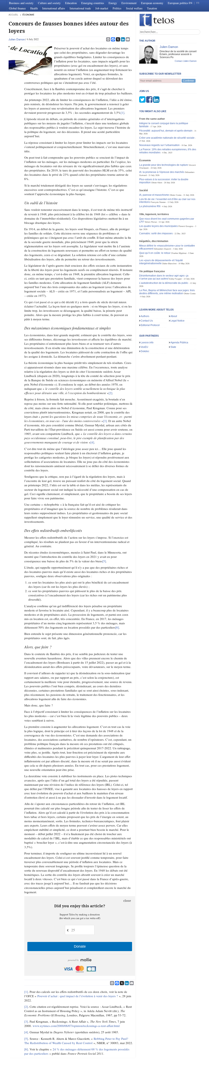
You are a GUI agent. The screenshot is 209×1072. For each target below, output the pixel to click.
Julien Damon (17, 39)
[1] (122, 113)
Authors (145, 316)
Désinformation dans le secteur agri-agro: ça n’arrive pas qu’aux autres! (163, 277)
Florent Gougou (185, 226)
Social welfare (134, 8)
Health (34, 8)
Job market (101, 8)
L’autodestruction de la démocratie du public (163, 283)
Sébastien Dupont (162, 249)
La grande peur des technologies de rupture (163, 165)
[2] (110, 393)
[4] (92, 442)
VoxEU (144, 347)
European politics (178, 3)
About (173, 316)
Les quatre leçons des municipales (158, 226)
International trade (80, 8)
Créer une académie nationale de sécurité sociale (167, 137)
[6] (117, 627)
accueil (13, 14)
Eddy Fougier (175, 279)
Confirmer (188, 80)
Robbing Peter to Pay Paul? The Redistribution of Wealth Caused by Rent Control (76, 1041)
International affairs (53, 8)
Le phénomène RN (149, 206)
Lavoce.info (147, 342)
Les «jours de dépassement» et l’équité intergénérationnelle (161, 262)
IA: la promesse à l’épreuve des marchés (161, 172)
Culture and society (49, 3)
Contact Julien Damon (186, 61)
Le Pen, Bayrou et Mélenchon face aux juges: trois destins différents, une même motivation (167, 292)
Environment (129, 3)
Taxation (152, 8)
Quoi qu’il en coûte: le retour (154, 253)
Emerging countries (92, 3)
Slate (173, 347)
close (127, 900)
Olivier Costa (175, 195)
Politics (117, 8)
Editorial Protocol (150, 325)
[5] (104, 561)
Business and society (21, 3)
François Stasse (158, 202)
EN (190, 3)
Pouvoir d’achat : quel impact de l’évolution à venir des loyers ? (77, 996)
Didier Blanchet (169, 263)
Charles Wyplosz (179, 253)
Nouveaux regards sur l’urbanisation (159, 145)
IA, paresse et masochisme (154, 194)
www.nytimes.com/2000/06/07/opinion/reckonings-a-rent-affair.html (76, 1026)
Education (71, 3)
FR (197, 3)
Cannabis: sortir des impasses (156, 233)
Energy (113, 3)
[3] (105, 421)
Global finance (17, 8)
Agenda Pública (179, 342)
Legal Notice (177, 320)
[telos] (169, 20)
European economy (152, 3)
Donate (80, 946)
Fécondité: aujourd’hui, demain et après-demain (165, 130)
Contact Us (147, 320)
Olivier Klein (156, 182)
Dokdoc (145, 351)
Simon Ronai (151, 222)
